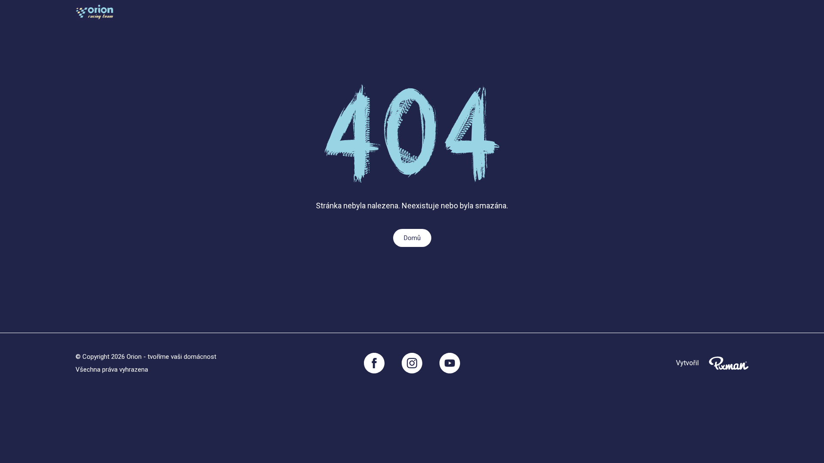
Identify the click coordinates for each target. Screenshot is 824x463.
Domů (412, 238)
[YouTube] (449, 363)
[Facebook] (374, 363)
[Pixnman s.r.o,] (728, 363)
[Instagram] (412, 363)
